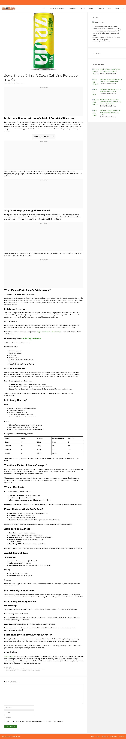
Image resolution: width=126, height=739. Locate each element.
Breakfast (73, 8)
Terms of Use (105, 736)
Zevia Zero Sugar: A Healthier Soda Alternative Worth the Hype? (23, 670)
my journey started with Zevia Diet (49, 332)
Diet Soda (8, 667)
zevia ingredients (31, 338)
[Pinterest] (62, 2)
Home (44, 8)
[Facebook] (55, 2)
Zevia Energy (8, 656)
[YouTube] (69, 2)
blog (109, 8)
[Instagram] (59, 2)
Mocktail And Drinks (57, 8)
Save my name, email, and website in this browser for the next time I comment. (34, 721)
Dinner (91, 8)
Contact (98, 736)
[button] (123, 8)
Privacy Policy (113, 736)
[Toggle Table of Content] (51, 136)
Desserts (100, 8)
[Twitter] (66, 2)
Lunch (83, 8)
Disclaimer (121, 736)
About (117, 8)
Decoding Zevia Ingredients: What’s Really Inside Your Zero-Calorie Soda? (25, 669)
